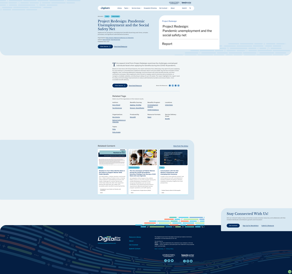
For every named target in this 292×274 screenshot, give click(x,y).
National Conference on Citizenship (124, 37)
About (173, 8)
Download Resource (120, 46)
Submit (184, 8)
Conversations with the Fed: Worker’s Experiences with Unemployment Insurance (169, 172)
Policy (107, 16)
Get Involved (163, 8)
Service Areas (136, 8)
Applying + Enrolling (135, 105)
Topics (126, 8)
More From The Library (180, 146)
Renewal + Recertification (137, 108)
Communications (134, 167)
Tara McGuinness (115, 39)
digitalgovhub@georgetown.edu (107, 243)
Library (119, 8)
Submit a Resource (268, 225)
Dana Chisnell (106, 39)
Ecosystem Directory (150, 8)
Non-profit (133, 117)
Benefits (167, 118)
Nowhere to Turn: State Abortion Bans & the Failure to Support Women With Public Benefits (112, 172)
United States (169, 105)
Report (149, 117)
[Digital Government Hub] (105, 8)
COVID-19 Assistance (153, 109)
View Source (104, 46)
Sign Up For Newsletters (250, 225)
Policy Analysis (115, 16)
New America (110, 37)
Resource (100, 16)
